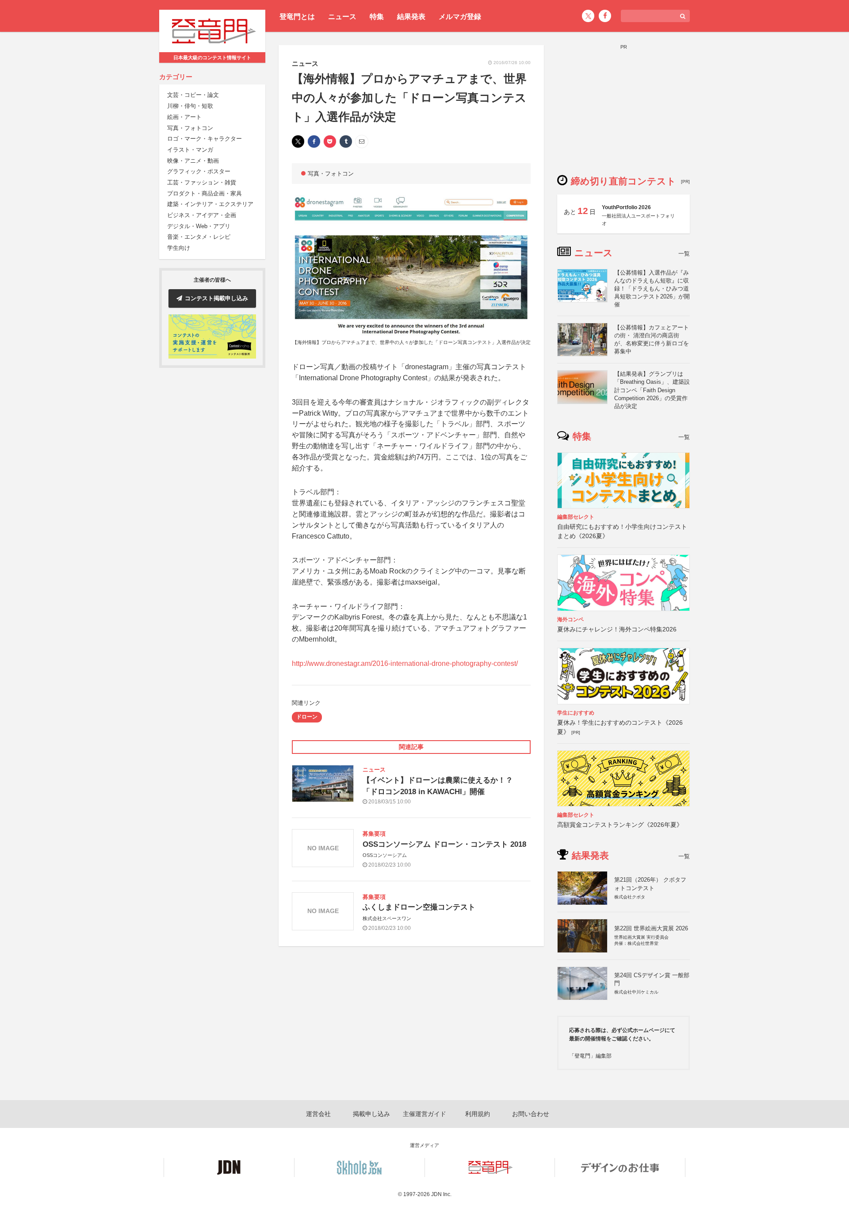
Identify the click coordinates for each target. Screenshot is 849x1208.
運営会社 (318, 1113)
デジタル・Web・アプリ (198, 226)
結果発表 (411, 16)
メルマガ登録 (460, 16)
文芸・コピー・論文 (193, 95)
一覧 (684, 253)
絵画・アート (184, 117)
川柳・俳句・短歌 (190, 106)
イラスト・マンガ (190, 149)
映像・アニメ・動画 (193, 160)
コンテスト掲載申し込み (216, 298)
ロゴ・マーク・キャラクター (204, 138)
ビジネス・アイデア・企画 (201, 215)
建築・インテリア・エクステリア (210, 204)
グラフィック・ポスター (198, 171)
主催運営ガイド (424, 1113)
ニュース (342, 16)
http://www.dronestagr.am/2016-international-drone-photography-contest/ (405, 663)
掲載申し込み (371, 1113)
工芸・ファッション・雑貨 (201, 182)
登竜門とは (297, 16)
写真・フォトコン (190, 128)
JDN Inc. (441, 1194)
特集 (377, 16)
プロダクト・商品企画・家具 (204, 193)
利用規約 (477, 1113)
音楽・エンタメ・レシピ (198, 237)
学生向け (178, 248)
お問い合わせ (530, 1113)
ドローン (306, 717)
